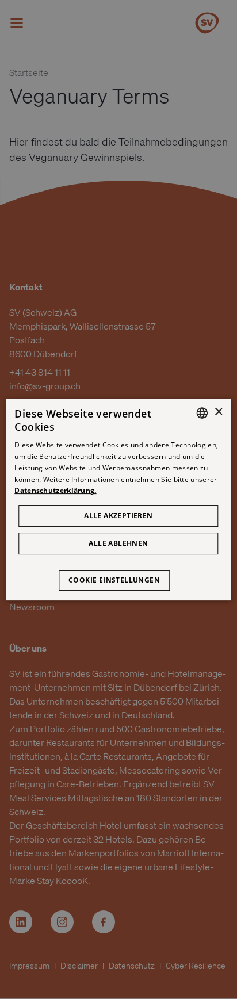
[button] (118, 574)
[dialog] (118, 500)
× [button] (218, 412)
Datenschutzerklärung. (55, 491)
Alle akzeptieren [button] (118, 515)
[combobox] (202, 413)
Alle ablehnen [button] (118, 543)
